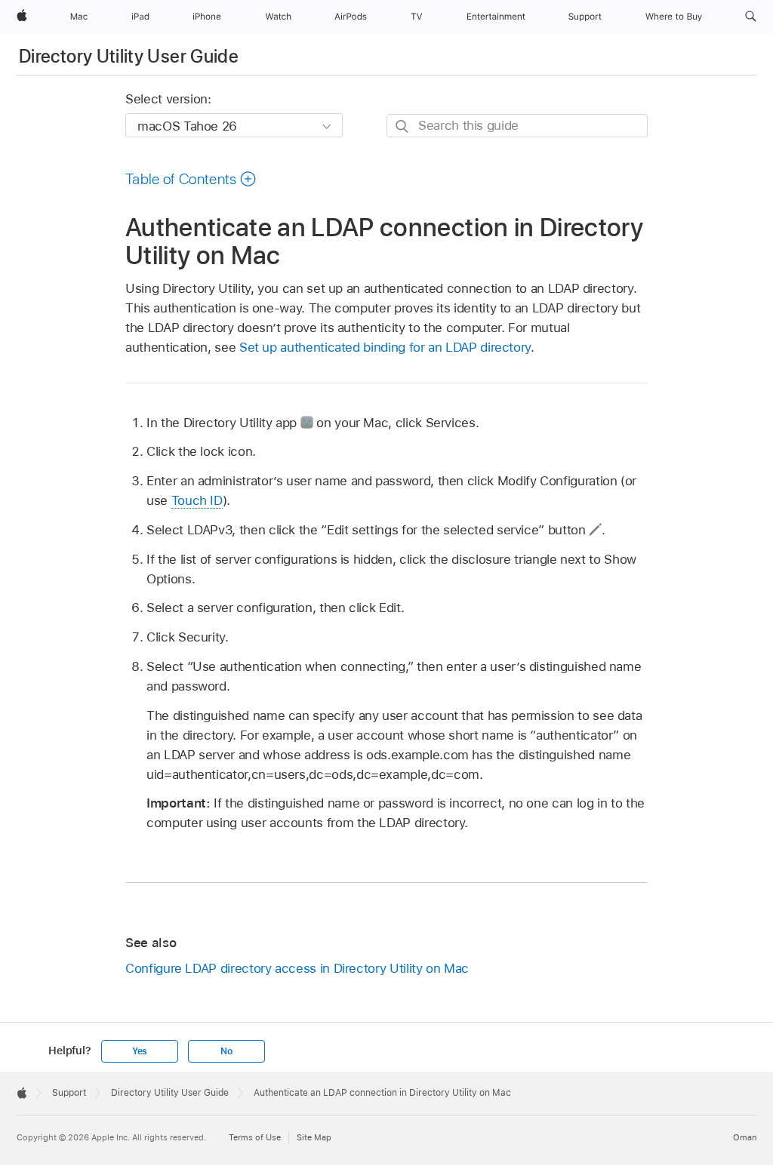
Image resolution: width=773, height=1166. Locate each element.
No (226, 1051)
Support (69, 1093)
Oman (744, 1137)
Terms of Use (255, 1137)
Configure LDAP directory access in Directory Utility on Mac (297, 968)
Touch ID (197, 500)
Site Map (314, 1137)
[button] (750, 16)
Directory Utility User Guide (129, 56)
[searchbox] (517, 125)
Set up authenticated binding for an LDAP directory (385, 347)
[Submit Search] (403, 126)
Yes (139, 1051)
